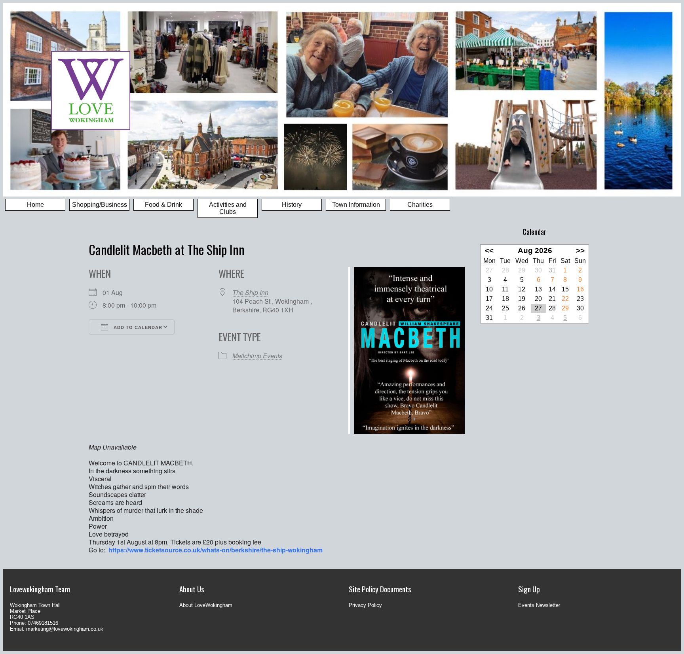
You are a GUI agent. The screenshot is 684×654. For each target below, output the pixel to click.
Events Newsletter (539, 605)
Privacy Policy (365, 605)
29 (565, 308)
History (292, 204)
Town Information (356, 204)
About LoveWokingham (205, 605)
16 (580, 289)
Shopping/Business (99, 204)
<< (489, 250)
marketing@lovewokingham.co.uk (64, 629)
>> (580, 250)
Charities (420, 204)
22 (565, 298)
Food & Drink (163, 204)
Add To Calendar (137, 327)
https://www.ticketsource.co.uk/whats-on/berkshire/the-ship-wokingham (215, 549)
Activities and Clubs (228, 208)
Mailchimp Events (257, 355)
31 (552, 270)
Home (35, 204)
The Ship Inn (250, 292)
